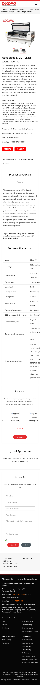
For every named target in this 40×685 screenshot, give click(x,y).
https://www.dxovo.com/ (21, 680)
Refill (26, 545)
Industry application (29, 618)
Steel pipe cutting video (29, 659)
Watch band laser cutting (30, 631)
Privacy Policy (6, 680)
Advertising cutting (28, 621)
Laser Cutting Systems (16, 9)
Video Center (26, 636)
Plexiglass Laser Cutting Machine (20, 12)
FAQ (3, 621)
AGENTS (7, 149)
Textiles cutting (27, 625)
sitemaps (35, 680)
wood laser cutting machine (12, 236)
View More (20, 437)
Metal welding (6, 640)
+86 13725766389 (18, 133)
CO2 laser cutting (27, 640)
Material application (9, 636)
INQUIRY (20, 149)
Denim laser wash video (30, 663)
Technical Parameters (25, 159)
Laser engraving (27, 643)
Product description (9, 159)
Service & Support (8, 618)
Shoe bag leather (27, 628)
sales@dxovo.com (13, 137)
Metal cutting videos (28, 656)
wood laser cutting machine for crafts (21, 234)
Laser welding (26, 649)
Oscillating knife (27, 653)
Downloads (5, 628)
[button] (4, 32)
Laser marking (26, 646)
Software (5, 625)
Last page (26, 558)
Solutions (6, 164)
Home (5, 9)
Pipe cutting (5, 643)
